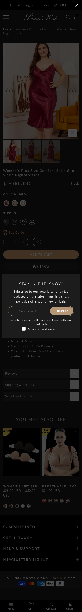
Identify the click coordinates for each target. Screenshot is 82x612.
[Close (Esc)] (76, 5)
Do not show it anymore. (44, 329)
